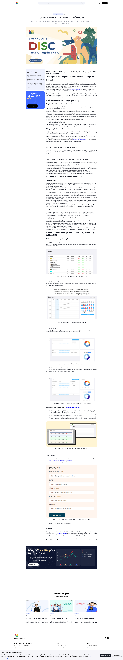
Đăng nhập (97, 3)
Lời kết (28, 87)
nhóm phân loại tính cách (75, 89)
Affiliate (71, 3)
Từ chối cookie (116, 655)
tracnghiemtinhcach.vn (19, 638)
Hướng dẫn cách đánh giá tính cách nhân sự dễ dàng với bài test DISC (35, 84)
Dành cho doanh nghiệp (62, 645)
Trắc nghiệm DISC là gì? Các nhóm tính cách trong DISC (35, 71)
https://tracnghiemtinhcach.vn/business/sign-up (60, 460)
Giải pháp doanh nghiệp (44, 3)
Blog (76, 3)
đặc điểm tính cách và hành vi (79, 139)
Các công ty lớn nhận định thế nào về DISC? (35, 80)
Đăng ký (104, 3)
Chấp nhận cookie (105, 655)
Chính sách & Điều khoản (62, 648)
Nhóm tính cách (60, 650)
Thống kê (82, 3)
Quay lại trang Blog (53, 539)
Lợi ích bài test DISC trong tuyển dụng (34, 75)
